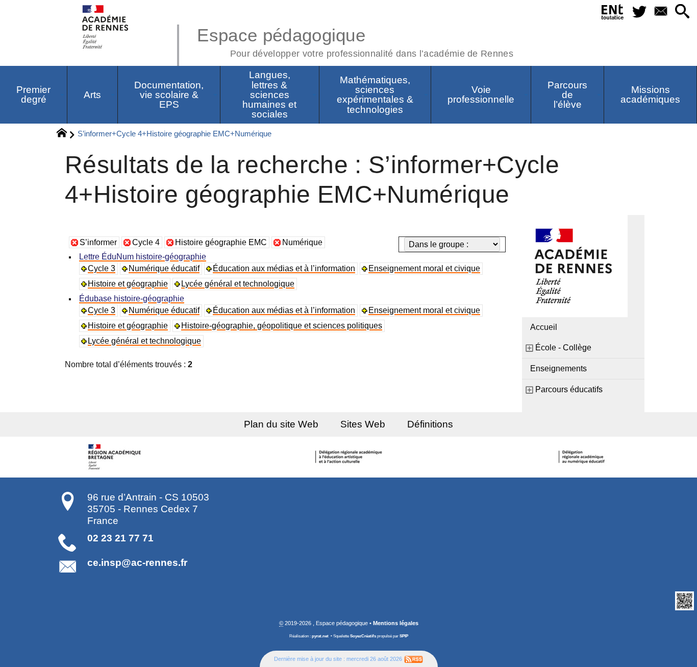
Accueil (543, 327)
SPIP (404, 636)
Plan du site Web (281, 424)
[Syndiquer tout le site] (414, 659)
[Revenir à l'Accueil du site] (66, 134)
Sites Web (362, 424)
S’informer (98, 242)
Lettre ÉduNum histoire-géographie (142, 256)
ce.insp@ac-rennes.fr (137, 562)
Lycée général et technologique (237, 283)
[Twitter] (640, 12)
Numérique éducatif (164, 268)
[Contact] (660, 12)
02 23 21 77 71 (120, 538)
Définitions (430, 424)
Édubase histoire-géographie (131, 298)
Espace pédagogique (355, 41)
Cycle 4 (146, 242)
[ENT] (612, 14)
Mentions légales (395, 623)
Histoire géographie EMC (221, 242)
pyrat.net (320, 636)
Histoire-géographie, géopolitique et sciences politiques (281, 325)
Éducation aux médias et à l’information (284, 268)
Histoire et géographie (128, 283)
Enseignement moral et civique (424, 268)
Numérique (302, 242)
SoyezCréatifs (363, 636)
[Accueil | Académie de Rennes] (116, 457)
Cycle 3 (101, 268)
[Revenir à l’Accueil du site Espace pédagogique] (106, 27)
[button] (682, 12)
